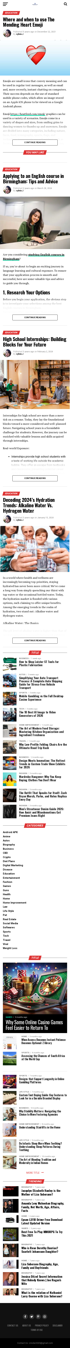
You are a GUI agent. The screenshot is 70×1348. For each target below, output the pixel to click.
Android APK (10, 832)
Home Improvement (14, 902)
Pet (5, 915)
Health (7, 894)
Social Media (10, 923)
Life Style (8, 911)
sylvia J (19, 34)
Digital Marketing (13, 865)
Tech (6, 935)
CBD (5, 853)
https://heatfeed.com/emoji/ (27, 114)
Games (7, 886)
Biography (9, 844)
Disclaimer (58, 1325)
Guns (6, 890)
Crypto (7, 857)
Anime (6, 836)
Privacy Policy (42, 1325)
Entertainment (11, 878)
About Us (26, 1325)
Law (5, 906)
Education (9, 873)
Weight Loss (10, 948)
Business (8, 849)
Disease (7, 869)
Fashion (7, 882)
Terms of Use (37, 1330)
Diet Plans (9, 861)
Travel (6, 940)
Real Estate (9, 919)
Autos (6, 840)
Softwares (9, 927)
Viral (5, 944)
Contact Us (12, 1325)
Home (6, 898)
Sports (7, 931)
